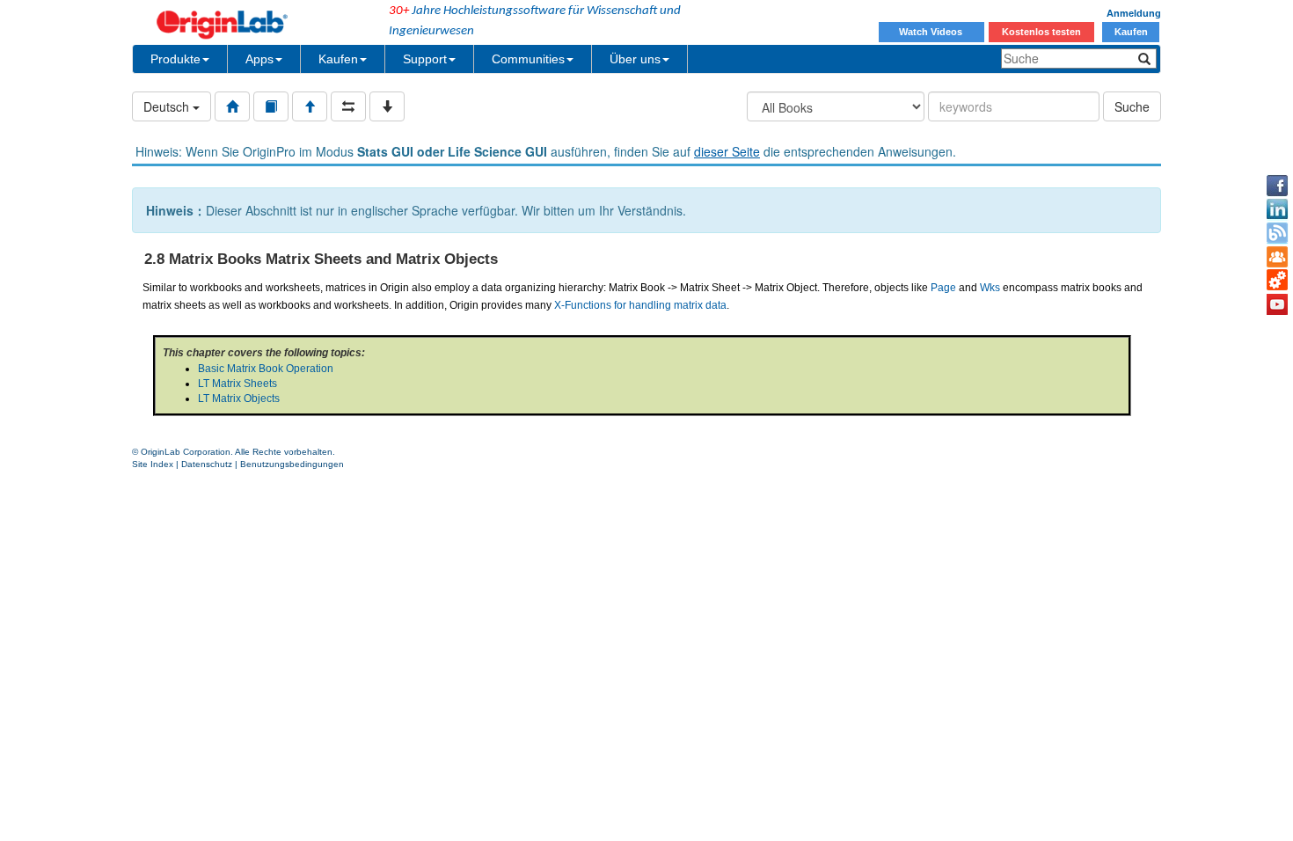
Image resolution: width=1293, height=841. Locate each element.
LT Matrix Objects (239, 398)
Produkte (175, 59)
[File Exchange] (1277, 280)
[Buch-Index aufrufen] (271, 106)
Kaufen (1131, 31)
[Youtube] (1277, 304)
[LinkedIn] (1277, 209)
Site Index (152, 464)
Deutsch (168, 106)
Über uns (635, 59)
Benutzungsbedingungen (292, 464)
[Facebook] (1277, 185)
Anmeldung (1134, 13)
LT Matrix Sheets (237, 383)
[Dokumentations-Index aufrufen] (232, 106)
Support (425, 59)
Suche (1132, 106)
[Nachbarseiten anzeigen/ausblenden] (348, 106)
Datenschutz (206, 464)
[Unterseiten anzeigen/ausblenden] (387, 106)
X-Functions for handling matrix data (640, 305)
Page (943, 288)
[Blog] (1277, 233)
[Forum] (1277, 256)
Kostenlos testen (1041, 31)
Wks (990, 288)
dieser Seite (727, 151)
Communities (528, 59)
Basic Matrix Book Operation (265, 368)
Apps (259, 59)
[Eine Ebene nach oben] (309, 106)
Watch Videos (932, 31)
